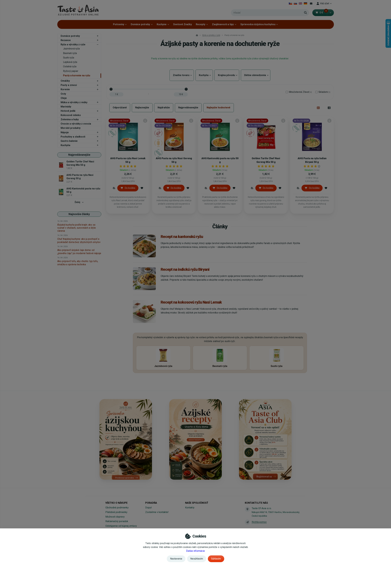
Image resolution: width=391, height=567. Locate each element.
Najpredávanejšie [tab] (188, 107)
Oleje (64, 98)
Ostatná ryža (69, 66)
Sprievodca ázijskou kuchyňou (257, 24)
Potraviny (118, 24)
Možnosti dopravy (115, 516)
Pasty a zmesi (69, 85)
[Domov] (78, 10)
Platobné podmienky (116, 512)
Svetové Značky (182, 24)
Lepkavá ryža (70, 62)
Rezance (66, 40)
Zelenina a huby (70, 119)
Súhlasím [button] (216, 558)
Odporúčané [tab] (120, 107)
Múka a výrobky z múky (74, 102)
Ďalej (77, 202)
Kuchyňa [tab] (204, 75)
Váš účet (324, 3)
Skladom (324, 92)
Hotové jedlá (68, 110)
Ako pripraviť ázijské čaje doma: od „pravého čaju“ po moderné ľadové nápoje (79, 252)
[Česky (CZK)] (290, 3)
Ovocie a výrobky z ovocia (76, 123)
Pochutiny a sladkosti (73, 136)
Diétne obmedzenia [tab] (255, 75)
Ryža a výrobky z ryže (73, 44)
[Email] (311, 3)
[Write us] (247, 522)
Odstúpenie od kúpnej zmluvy (121, 525)
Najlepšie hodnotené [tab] (218, 107)
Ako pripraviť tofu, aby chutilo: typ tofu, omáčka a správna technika (77, 263)
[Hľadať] (305, 12)
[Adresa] (247, 509)
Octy (63, 93)
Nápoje (65, 132)
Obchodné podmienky (117, 507)
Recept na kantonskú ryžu (182, 236)
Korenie (65, 89)
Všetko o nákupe (116, 502)
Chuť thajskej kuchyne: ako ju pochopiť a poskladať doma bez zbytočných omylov (78, 240)
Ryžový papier (70, 71)
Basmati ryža (70, 53)
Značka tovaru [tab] (182, 75)
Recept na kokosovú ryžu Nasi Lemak (191, 302)
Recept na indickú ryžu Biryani (185, 269)
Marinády (66, 106)
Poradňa (151, 502)
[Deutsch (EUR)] (305, 3)
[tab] (318, 107)
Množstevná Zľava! (300, 92)
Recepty (200, 24)
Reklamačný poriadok (116, 521)
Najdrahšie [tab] (164, 107)
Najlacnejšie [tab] (142, 107)
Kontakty (189, 507)
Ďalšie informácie (195, 550)
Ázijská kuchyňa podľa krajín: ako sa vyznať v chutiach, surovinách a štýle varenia (76, 227)
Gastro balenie (69, 140)
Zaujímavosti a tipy (223, 24)
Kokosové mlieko (71, 115)
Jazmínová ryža (71, 48)
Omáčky (65, 80)
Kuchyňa (65, 145)
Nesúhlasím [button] (196, 558)
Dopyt (148, 507)
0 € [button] (323, 13)
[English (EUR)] (300, 3)
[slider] (111, 89)
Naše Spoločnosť (196, 502)
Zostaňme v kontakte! (157, 512)
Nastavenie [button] (176, 558)
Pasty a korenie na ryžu (76, 75)
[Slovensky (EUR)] (295, 3)
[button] (330, 12)
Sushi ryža (68, 57)
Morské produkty (70, 128)
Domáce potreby (140, 24)
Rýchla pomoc (259, 522)
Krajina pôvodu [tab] (226, 75)
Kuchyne (161, 24)
